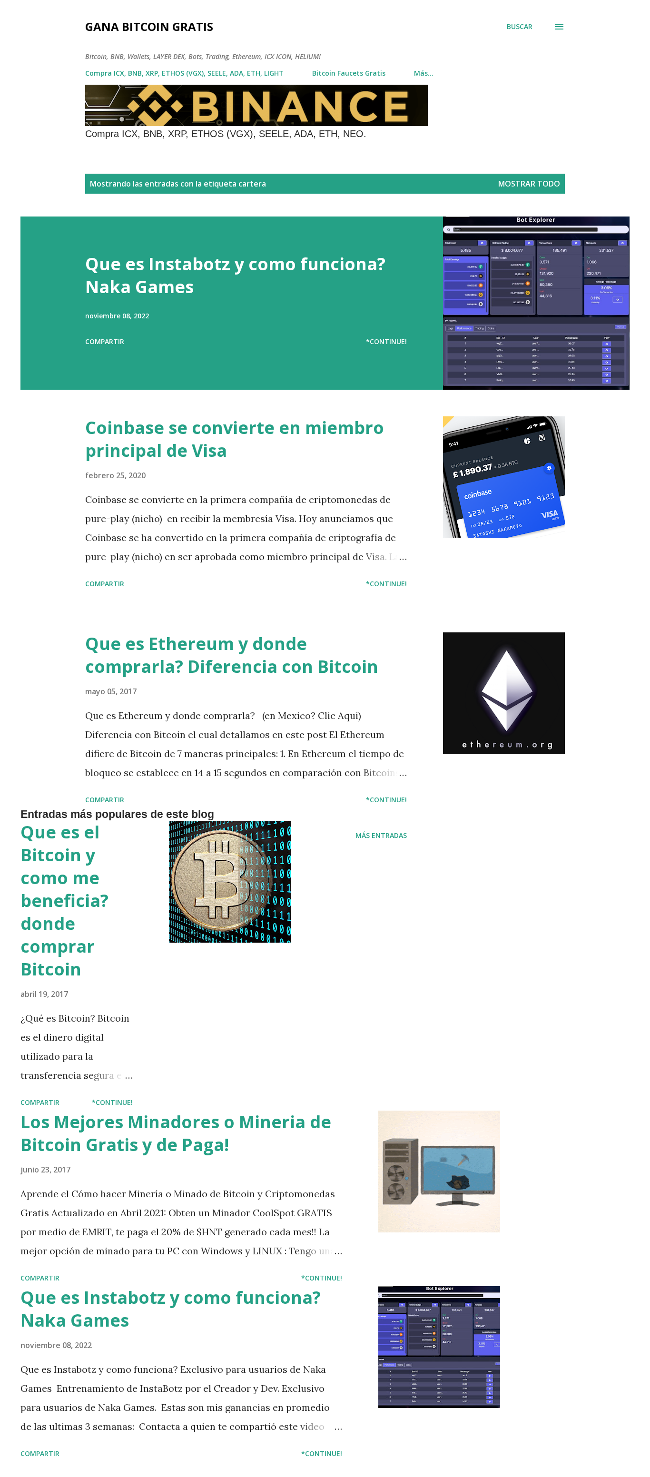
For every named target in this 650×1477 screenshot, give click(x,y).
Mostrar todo (529, 183)
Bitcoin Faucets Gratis (348, 73)
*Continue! (386, 341)
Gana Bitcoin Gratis (149, 26)
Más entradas (381, 835)
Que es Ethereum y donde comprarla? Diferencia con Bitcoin (231, 655)
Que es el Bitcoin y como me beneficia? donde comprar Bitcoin (64, 900)
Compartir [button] (104, 341)
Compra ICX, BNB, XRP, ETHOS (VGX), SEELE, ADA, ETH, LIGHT (184, 73)
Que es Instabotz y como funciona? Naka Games (235, 275)
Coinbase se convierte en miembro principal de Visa (234, 439)
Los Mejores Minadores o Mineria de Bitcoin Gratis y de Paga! (175, 1133)
